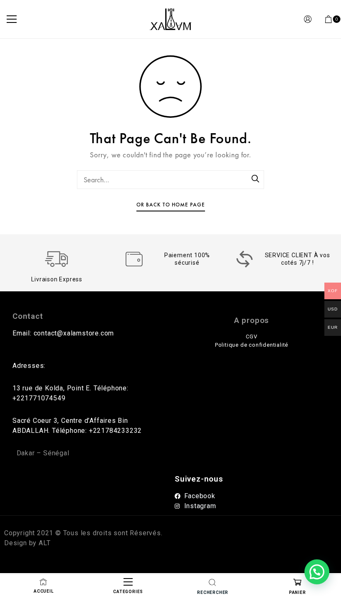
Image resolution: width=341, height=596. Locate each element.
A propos (251, 320)
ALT (43, 543)
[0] (328, 19)
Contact (27, 316)
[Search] (255, 179)
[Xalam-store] (170, 19)
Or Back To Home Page (170, 204)
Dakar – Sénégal (43, 453)
